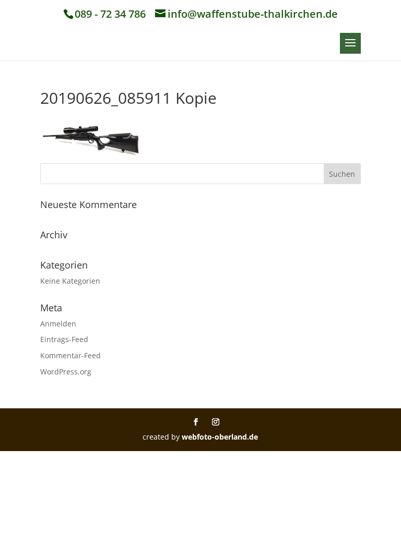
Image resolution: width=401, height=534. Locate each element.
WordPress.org (65, 372)
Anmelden (58, 324)
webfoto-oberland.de (220, 437)
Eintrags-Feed (64, 339)
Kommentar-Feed (70, 355)
